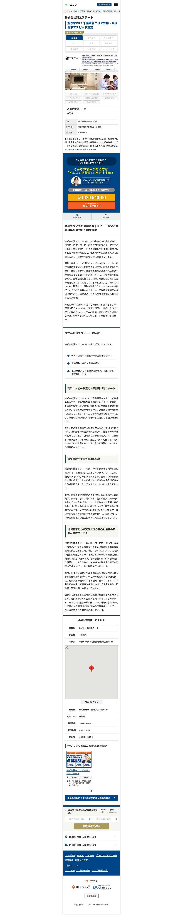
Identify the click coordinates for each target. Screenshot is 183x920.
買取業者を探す (91, 826)
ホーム (67, 11)
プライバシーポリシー (106, 855)
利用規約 (89, 855)
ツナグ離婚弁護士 (100, 870)
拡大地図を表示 (91, 701)
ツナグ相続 (70, 870)
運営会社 (69, 859)
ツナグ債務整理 (83, 870)
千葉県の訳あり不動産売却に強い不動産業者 (98, 11)
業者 (75, 11)
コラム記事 (70, 855)
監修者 (80, 855)
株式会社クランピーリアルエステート (78, 772)
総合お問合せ (81, 859)
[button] (91, 669)
